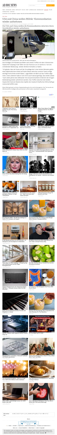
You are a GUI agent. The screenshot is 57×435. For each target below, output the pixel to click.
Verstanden (42, 433)
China (6, 16)
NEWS (3, 9)
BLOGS (39, 1)
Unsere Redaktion (23, 428)
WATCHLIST (53, 1)
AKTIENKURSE (8, 9)
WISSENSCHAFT (40, 9)
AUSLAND (46, 9)
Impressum (20, 425)
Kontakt (15, 425)
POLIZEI (50, 9)
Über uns (15, 428)
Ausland (18, 13)
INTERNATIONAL (5, 11)
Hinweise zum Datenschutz (43, 425)
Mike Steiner (32, 428)
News (10, 425)
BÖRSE (13, 9)
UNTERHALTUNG (32, 9)
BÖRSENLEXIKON (44, 1)
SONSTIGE (12, 11)
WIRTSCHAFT (18, 9)
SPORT (27, 9)
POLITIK (23, 9)
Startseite (14, 13)
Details (37, 433)
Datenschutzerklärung (30, 425)
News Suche (49, 5)
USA (3, 16)
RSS (49, 1)
